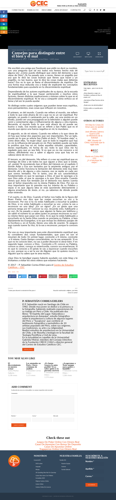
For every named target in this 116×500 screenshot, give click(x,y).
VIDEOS (29, 50)
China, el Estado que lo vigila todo (94, 144)
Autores (63, 466)
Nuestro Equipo (65, 463)
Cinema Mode (99, 56)
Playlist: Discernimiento (19, 50)
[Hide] (0, 35)
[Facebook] (3, 12)
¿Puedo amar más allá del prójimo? (93, 105)
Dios (9, 271)
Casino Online (39, 484)
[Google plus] (3, 20)
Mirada (38, 469)
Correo (34, 416)
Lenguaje (38, 466)
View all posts (28, 349)
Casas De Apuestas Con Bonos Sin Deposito (58, 444)
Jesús (13, 271)
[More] (3, 32)
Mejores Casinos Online (42, 481)
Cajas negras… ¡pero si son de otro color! (93, 89)
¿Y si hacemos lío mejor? (94, 161)
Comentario (14, 393)
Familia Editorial (65, 469)
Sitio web (55, 416)
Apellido (89, 469)
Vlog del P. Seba (37, 50)
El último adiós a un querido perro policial (93, 109)
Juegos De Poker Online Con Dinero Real (58, 442)
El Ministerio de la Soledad (94, 137)
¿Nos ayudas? (61, 10)
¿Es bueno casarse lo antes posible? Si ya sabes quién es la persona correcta (51, 366)
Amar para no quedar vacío (94, 128)
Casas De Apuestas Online (58, 447)
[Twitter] (3, 16)
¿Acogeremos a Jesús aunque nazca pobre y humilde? (69, 366)
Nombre (13, 416)
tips (17, 271)
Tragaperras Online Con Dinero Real (58, 449)
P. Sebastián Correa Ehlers (38, 59)
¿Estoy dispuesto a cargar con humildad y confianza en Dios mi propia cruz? (93, 95)
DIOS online (39, 463)
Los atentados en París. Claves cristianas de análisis (33, 366)
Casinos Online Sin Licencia (43, 487)
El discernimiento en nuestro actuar (14, 366)
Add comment (77, 56)
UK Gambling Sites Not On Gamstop (46, 472)
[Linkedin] (3, 24)
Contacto (76, 10)
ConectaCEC (18, 10)
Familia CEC (33, 10)
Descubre (47, 10)
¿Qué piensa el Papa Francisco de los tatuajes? (94, 101)
